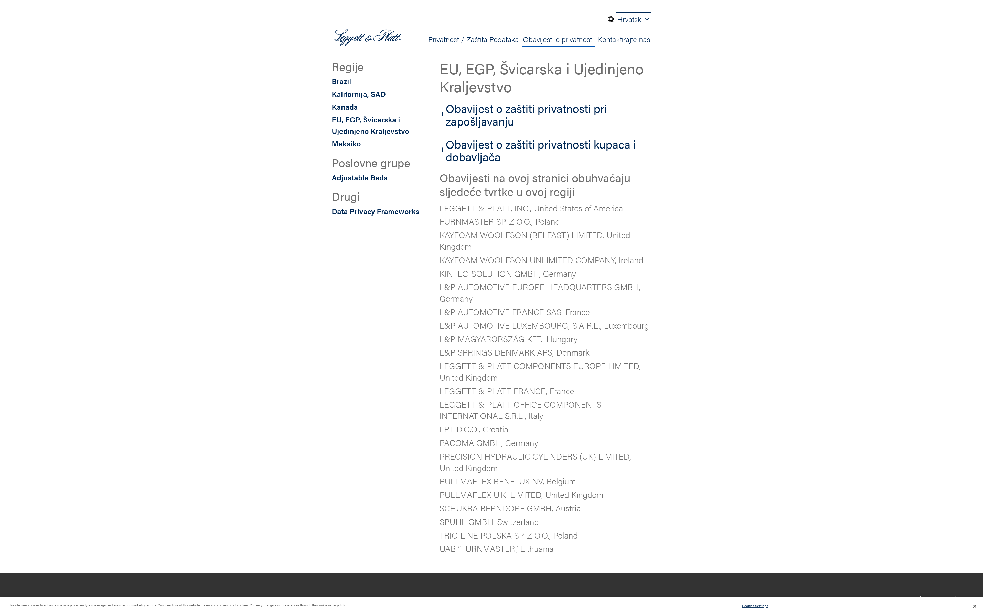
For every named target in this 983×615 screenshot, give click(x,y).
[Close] (974, 606)
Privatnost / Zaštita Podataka (473, 39)
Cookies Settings (755, 605)
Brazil (341, 81)
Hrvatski (630, 19)
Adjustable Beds (360, 177)
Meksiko (346, 143)
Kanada (345, 106)
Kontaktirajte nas (624, 39)
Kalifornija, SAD (359, 94)
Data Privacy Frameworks (376, 211)
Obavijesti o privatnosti (558, 39)
